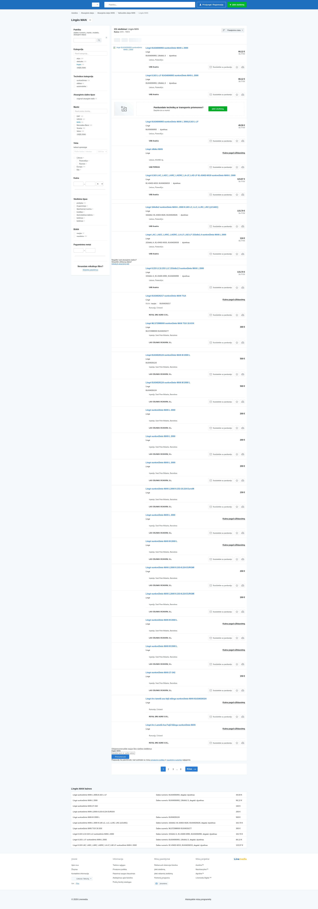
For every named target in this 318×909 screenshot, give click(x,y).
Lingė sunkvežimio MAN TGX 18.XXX (87, 828)
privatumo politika (158, 760)
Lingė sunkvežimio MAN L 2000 (160, 410)
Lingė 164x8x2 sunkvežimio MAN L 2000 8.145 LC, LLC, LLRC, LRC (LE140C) (182, 207)
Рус (77, 883)
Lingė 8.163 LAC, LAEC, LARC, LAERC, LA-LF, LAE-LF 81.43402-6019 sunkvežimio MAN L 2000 (191, 175)
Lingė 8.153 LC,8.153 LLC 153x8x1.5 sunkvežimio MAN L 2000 (175, 268)
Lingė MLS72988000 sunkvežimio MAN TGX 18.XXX (170, 323)
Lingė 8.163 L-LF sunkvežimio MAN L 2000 (90, 840)
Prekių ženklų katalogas (122, 882)
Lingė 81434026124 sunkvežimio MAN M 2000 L (168, 355)
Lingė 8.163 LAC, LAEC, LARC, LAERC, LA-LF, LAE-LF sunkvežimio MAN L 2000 (105, 845)
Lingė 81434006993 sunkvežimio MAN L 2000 (167, 48)
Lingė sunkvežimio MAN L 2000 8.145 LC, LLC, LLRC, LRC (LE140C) (100, 823)
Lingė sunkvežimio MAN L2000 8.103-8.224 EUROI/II (170, 567)
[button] (237, 67)
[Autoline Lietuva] (80, 5)
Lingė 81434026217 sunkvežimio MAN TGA (166, 296)
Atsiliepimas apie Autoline (123, 878)
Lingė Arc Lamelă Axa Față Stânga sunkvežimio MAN (171, 725)
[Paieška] (106, 4)
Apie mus (75, 865)
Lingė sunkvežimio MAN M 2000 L (161, 541)
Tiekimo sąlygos (119, 865)
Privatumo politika (120, 869)
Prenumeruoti (120, 757)
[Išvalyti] (106, 37)
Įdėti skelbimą (218, 109)
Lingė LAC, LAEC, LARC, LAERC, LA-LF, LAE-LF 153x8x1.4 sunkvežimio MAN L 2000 (186, 235)
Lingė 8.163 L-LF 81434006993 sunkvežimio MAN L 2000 (172, 75)
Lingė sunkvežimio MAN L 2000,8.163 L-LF (90, 795)
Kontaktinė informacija (80, 874)
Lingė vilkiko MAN (154, 149)
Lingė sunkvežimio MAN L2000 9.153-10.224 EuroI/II (170, 489)
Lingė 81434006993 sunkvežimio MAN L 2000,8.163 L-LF (172, 122)
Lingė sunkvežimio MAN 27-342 (160, 672)
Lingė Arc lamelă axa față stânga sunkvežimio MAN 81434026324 (176, 699)
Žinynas (74, 869)
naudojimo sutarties (174, 760)
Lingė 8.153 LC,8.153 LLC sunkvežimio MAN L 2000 (93, 834)
